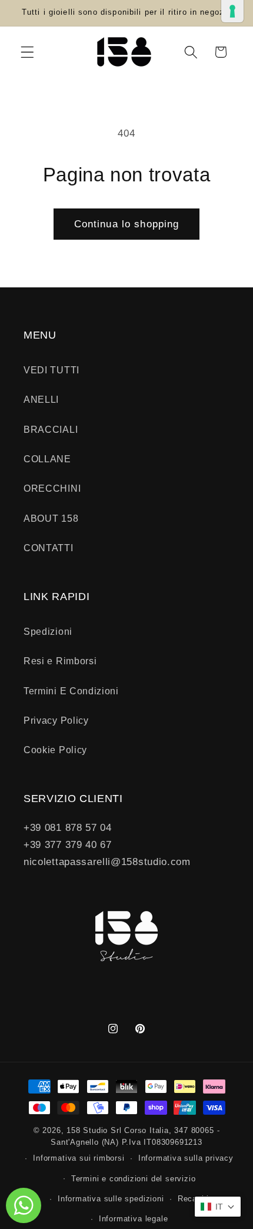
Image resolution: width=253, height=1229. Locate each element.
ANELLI (41, 399)
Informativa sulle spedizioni (111, 1199)
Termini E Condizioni (71, 690)
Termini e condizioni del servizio (133, 1179)
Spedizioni (48, 631)
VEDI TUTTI (51, 370)
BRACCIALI (51, 429)
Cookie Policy (55, 749)
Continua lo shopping (126, 224)
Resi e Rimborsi (60, 660)
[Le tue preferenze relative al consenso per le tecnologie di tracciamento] (232, 11)
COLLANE (47, 458)
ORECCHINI (52, 488)
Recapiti (193, 1199)
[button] (27, 52)
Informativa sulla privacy (186, 1158)
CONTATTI (49, 547)
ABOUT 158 (51, 518)
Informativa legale (133, 1219)
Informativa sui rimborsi (78, 1158)
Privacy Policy (56, 720)
